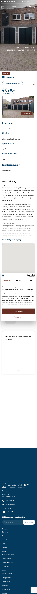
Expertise (5, 532)
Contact (4, 548)
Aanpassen (17, 317)
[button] (30, 7)
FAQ (3, 544)
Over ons (5, 536)
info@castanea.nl (9, 2)
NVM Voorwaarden (8, 555)
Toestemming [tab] (6, 280)
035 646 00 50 (10, 501)
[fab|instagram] (8, 512)
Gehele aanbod (7, 574)
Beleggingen (6, 582)
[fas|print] (33, 83)
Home (16, 47)
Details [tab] (18, 280)
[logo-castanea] (9, 7)
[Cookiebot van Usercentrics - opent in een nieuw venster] (27, 275)
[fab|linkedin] (12, 512)
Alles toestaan (18, 311)
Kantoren (5, 585)
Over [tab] (30, 280)
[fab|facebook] (3, 512)
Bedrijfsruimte (6, 578)
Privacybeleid (6, 559)
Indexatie (5, 540)
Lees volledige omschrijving (11, 240)
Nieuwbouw (6, 589)
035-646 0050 (25, 2)
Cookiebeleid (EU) (7, 563)
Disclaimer (5, 566)
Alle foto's (27, 113)
